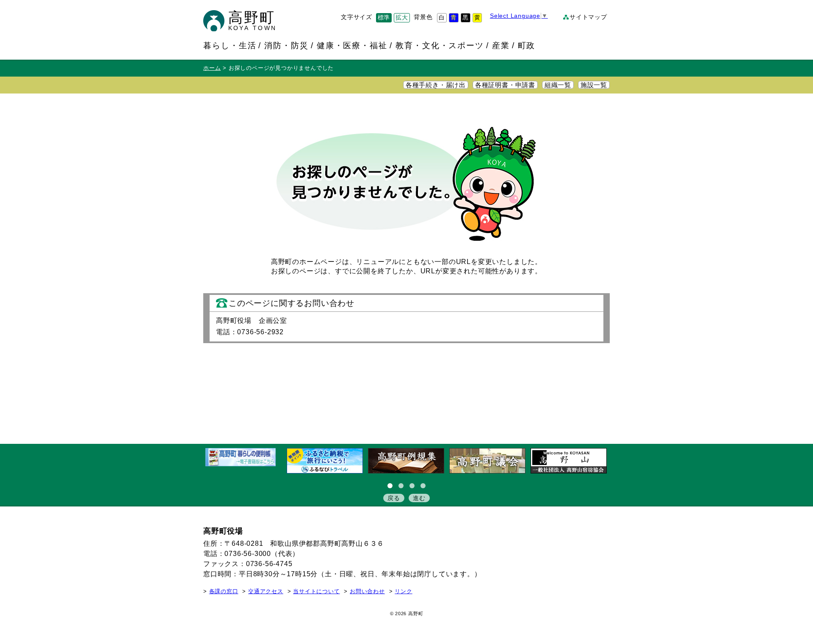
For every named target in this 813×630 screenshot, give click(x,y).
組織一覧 (558, 85)
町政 (527, 45)
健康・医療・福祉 (352, 45)
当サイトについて (316, 591)
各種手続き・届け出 (436, 85)
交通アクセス (265, 591)
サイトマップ (588, 17)
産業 (501, 45)
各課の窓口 (223, 591)
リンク (403, 591)
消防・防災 (286, 45)
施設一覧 (594, 85)
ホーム (212, 68)
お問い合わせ (367, 591)
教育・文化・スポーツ (439, 45)
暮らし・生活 (230, 45)
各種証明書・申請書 (505, 85)
